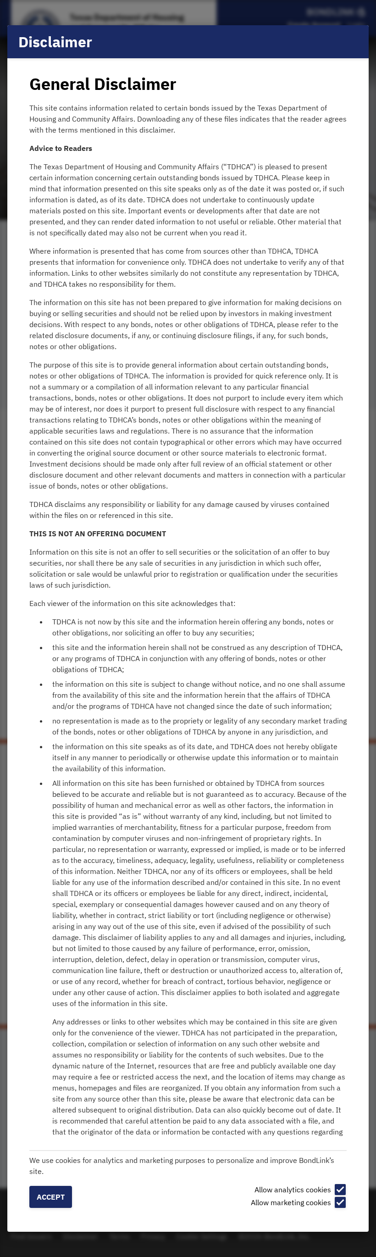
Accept (51, 1196)
